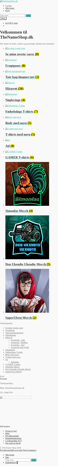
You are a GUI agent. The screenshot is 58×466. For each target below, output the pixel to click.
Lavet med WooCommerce (24, 450)
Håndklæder (10, 335)
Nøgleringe (10, 350)
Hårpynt (8, 338)
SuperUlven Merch (13, 372)
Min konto (9, 8)
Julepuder (15, 362)
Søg (28, 15)
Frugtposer (10, 330)
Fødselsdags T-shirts (14, 352)
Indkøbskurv (11, 462)
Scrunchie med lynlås (20, 347)
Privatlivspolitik (12, 436)
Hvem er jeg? (11, 431)
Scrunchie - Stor (18, 345)
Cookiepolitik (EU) (13, 441)
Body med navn (12, 355)
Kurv (7, 10)
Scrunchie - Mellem (19, 342)
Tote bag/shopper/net (14, 333)
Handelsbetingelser (13, 438)
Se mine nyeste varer (14, 328)
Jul (6, 359)
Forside (8, 6)
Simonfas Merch (12, 367)
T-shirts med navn (13, 357)
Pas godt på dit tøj (13, 443)
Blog (7, 433)
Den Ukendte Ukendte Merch (18, 369)
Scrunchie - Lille (18, 340)
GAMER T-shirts (12, 364)
